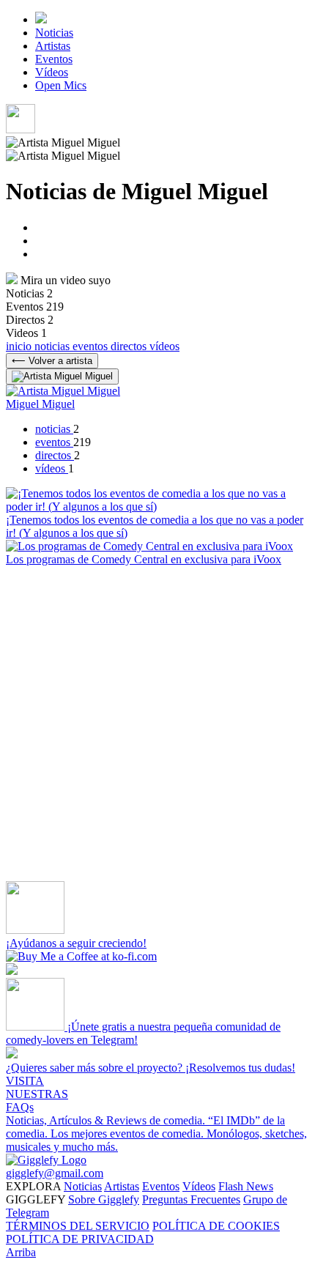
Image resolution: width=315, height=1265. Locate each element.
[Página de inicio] (41, 19)
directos (130, 346)
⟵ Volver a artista (52, 360)
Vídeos (51, 72)
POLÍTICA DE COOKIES (216, 1226)
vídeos (164, 346)
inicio (20, 346)
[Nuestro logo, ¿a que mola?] (46, 1160)
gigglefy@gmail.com (54, 1173)
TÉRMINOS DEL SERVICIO (77, 1226)
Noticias (54, 32)
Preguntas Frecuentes (191, 1199)
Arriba (21, 1252)
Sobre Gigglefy (103, 1199)
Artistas (52, 46)
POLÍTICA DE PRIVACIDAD (80, 1239)
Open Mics (60, 85)
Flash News (245, 1186)
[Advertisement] (157, 723)
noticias (53, 346)
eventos (92, 346)
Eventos (54, 59)
